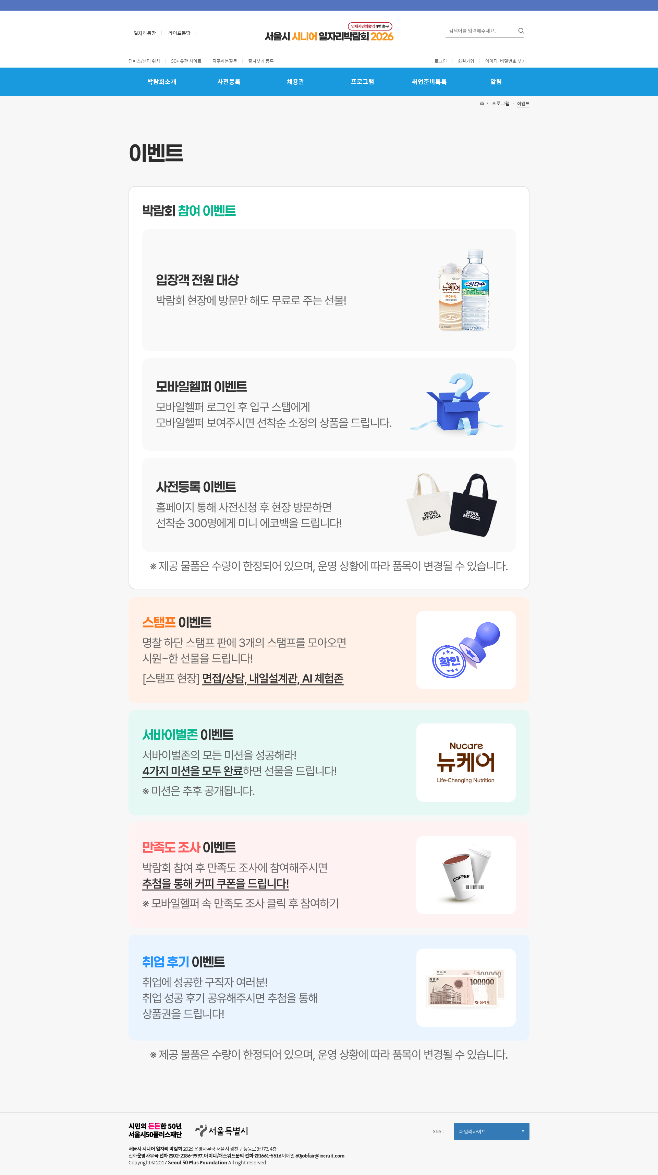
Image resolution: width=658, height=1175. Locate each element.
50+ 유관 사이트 (186, 60)
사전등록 (229, 81)
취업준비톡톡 (429, 81)
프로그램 (362, 81)
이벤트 (523, 104)
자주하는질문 (224, 60)
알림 (496, 81)
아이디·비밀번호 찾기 (505, 60)
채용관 (295, 81)
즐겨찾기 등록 (261, 60)
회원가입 (466, 60)
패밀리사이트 (484, 1133)
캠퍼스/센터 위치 (144, 60)
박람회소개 (161, 81)
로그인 (441, 60)
